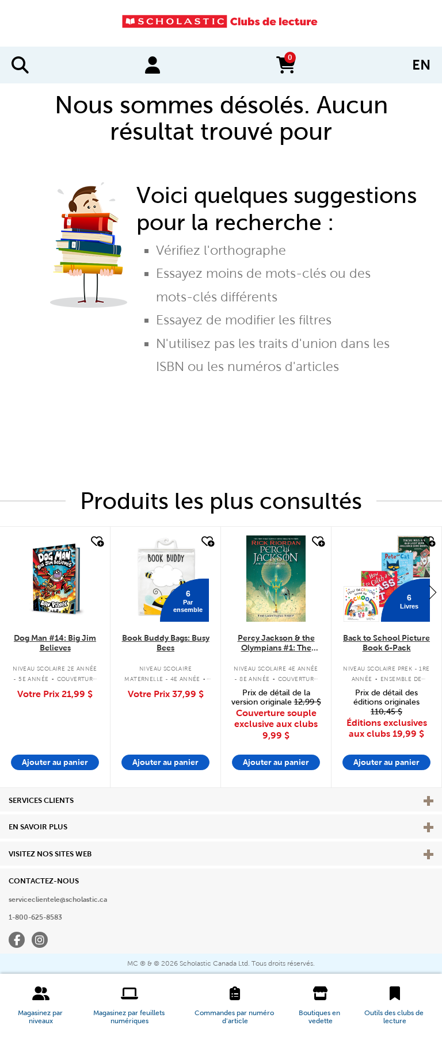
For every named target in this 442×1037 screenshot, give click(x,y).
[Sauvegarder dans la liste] (96, 541)
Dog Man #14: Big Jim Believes (55, 642)
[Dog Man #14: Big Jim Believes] (55, 578)
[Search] (20, 65)
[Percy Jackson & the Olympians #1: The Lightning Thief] (275, 578)
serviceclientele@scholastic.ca (58, 900)
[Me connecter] (152, 65)
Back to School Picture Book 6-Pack (386, 642)
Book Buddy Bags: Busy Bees (165, 642)
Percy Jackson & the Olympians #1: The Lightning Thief (276, 643)
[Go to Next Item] (433, 592)
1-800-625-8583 (35, 917)
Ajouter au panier (55, 762)
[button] (41, 1005)
